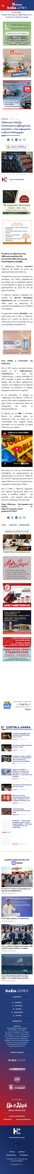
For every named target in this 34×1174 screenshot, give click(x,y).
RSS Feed (18, 1015)
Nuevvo (21, 1164)
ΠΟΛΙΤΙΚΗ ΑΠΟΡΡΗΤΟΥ (23, 1119)
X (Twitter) (18, 1006)
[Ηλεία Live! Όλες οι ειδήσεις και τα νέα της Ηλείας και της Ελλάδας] (17, 5)
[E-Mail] (20, 140)
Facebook (18, 1002)
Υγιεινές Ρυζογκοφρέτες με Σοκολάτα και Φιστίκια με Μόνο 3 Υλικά (21, 735)
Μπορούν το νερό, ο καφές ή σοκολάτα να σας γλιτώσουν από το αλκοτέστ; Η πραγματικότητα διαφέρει (21, 758)
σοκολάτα (15, 256)
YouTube (18, 1009)
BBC (20, 413)
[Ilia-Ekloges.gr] (17, 1087)
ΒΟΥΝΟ (13, 525)
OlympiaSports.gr (11, 1155)
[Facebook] (8, 140)
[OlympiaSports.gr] (17, 1069)
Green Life (15, 814)
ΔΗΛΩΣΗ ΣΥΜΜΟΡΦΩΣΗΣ (17, 1116)
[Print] (24, 140)
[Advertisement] (17, 676)
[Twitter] (12, 140)
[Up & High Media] (17, 1107)
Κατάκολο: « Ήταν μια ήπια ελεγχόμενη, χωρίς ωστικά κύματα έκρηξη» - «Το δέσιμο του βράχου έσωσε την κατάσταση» (22, 823)
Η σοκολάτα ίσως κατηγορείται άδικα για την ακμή (21, 810)
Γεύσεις (14, 739)
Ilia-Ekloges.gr (24, 1155)
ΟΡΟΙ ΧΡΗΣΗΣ (7, 1119)
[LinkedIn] (16, 140)
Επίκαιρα (15, 844)
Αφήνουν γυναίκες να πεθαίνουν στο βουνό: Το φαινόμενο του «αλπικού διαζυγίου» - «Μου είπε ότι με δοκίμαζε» (22, 772)
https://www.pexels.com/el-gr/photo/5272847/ (12, 509)
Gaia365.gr (22, 1152)
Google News (24, 704)
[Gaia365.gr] (17, 1078)
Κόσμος (4, 119)
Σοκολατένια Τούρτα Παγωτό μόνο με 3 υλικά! (22, 746)
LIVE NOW (17, 12)
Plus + (14, 763)
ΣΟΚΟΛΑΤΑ (25, 525)
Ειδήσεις (28, 709)
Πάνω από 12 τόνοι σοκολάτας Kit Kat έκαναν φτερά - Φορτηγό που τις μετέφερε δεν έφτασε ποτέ (21, 797)
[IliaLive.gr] (17, 1060)
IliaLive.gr (12, 1152)
